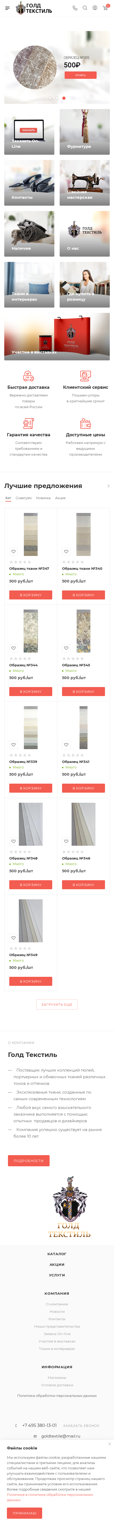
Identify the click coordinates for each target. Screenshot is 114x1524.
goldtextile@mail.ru (60, 1436)
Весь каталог (108, 485)
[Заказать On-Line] (29, 132)
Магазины (57, 1377)
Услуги (57, 1275)
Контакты (57, 1319)
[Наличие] (29, 234)
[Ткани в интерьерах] (29, 285)
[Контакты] (29, 183)
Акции (57, 1264)
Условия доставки (57, 1385)
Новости (57, 1311)
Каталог (57, 1254)
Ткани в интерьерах (57, 1348)
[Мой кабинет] (95, 8)
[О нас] (85, 234)
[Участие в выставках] (57, 336)
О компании (57, 1304)
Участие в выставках (57, 1341)
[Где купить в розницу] (85, 285)
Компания (57, 1293)
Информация (57, 1367)
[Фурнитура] (85, 132)
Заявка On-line (57, 1334)
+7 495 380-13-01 (39, 1425)
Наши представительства (57, 1326)
